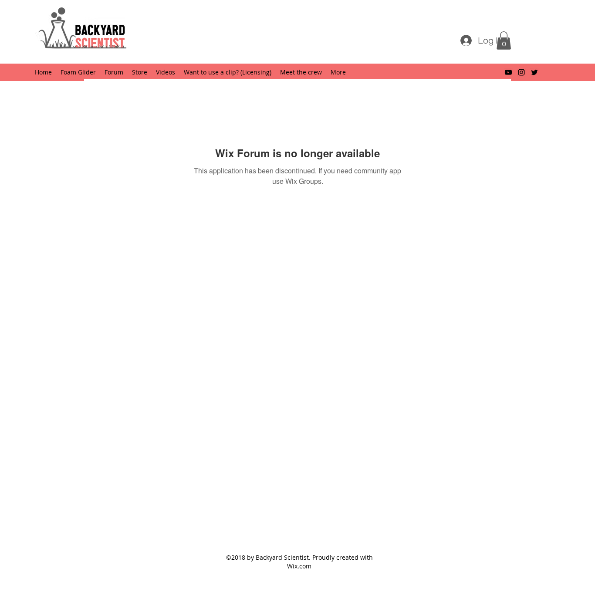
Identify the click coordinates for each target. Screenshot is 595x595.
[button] (503, 40)
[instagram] (521, 72)
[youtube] (508, 72)
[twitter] (534, 72)
